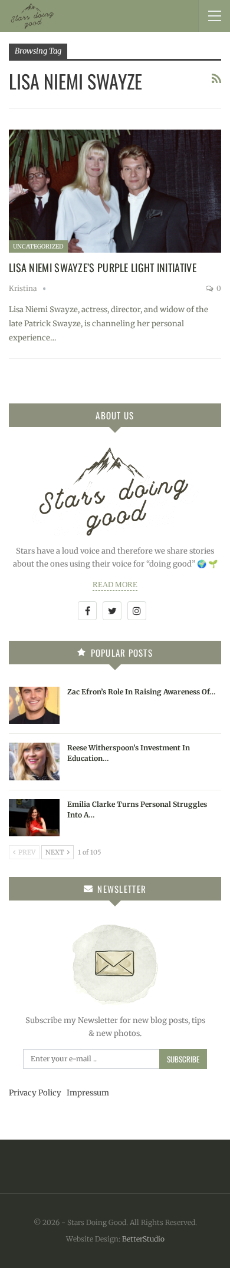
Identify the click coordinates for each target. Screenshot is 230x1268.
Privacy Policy (35, 1093)
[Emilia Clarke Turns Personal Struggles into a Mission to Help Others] (34, 818)
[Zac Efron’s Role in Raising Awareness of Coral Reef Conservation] (34, 705)
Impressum (88, 1093)
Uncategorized (38, 246)
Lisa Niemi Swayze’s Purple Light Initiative (102, 267)
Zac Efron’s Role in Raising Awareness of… (141, 691)
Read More (115, 584)
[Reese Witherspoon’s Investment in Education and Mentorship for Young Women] (34, 761)
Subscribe (183, 1059)
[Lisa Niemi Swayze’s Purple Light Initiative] (115, 191)
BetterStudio (143, 1238)
